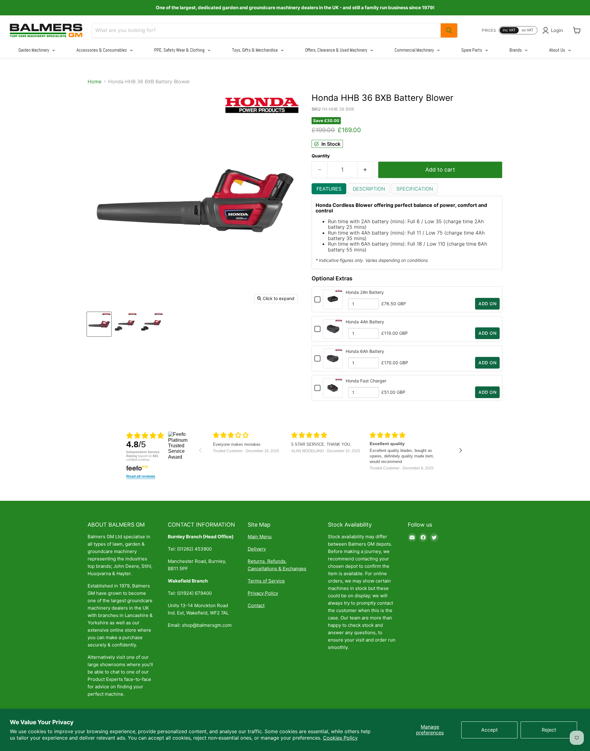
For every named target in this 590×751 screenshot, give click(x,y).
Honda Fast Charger (366, 380)
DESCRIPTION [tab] (369, 189)
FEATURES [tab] (329, 189)
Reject (549, 730)
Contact (256, 605)
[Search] (449, 30)
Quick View (332, 306)
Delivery (257, 549)
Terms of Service (266, 581)
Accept (489, 730)
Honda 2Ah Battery (365, 292)
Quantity (321, 155)
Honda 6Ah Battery (365, 351)
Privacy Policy (263, 593)
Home (94, 81)
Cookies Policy (340, 738)
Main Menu (260, 537)
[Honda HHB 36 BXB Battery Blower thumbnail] (99, 324)
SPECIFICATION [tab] (414, 189)
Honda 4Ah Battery (365, 321)
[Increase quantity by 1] (365, 169)
